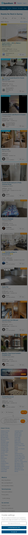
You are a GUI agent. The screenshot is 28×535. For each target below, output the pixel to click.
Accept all (14, 532)
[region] (14, 523)
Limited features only (14, 527)
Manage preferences (14, 523)
